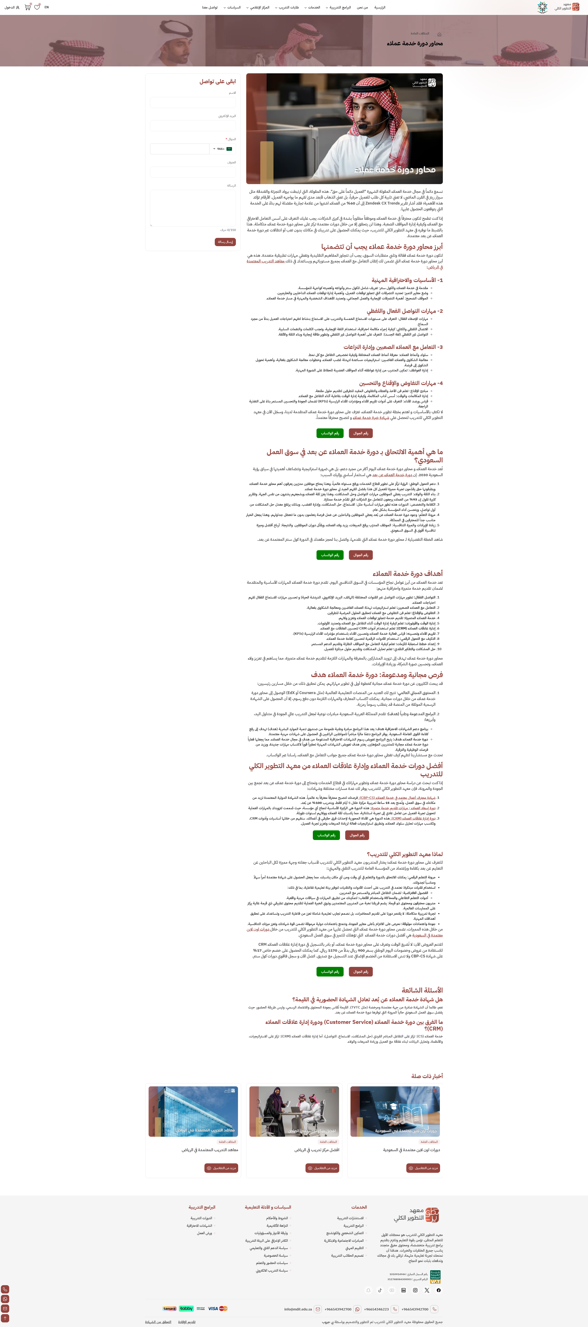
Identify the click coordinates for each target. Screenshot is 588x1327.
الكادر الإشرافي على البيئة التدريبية (266, 1240)
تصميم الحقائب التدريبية (347, 1255)
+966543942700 (414, 1309)
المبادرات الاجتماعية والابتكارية (344, 1240)
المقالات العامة (420, 33)
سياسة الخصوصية (276, 1255)
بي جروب (328, 1321)
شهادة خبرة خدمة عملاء (371, 418)
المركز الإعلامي (259, 7)
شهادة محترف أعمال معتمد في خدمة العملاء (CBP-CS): (396, 797)
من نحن (362, 7)
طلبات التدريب (288, 7)
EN (47, 7)
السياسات (233, 7)
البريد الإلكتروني (227, 116)
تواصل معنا (210, 7)
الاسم (232, 92)
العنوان (231, 162)
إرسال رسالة (225, 241)
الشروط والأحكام (277, 1218)
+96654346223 (376, 1309)
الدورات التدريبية (201, 1218)
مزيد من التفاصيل (426, 1168)
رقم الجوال (360, 433)
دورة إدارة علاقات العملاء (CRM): (412, 818)
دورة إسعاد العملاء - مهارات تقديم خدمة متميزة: (402, 808)
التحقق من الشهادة (158, 1321)
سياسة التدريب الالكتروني (272, 1270)
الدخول (10, 7)
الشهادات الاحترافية (199, 1225)
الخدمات (313, 7)
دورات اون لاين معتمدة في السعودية (411, 1150)
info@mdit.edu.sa (298, 1309)
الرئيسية (379, 7)
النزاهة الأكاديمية (277, 1225)
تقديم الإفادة (186, 1321)
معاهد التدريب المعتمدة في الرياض (210, 1150)
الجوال (231, 139)
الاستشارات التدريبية (350, 1218)
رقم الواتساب (330, 433)
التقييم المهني (354, 1247)
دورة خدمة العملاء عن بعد (392, 475)
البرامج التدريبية (340, 7)
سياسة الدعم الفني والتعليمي (269, 1247)
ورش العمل (204, 1233)
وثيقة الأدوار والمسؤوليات (271, 1233)
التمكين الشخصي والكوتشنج (345, 1233)
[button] (222, 149)
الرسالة (231, 185)
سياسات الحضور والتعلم (272, 1262)
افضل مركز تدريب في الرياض (316, 1150)
